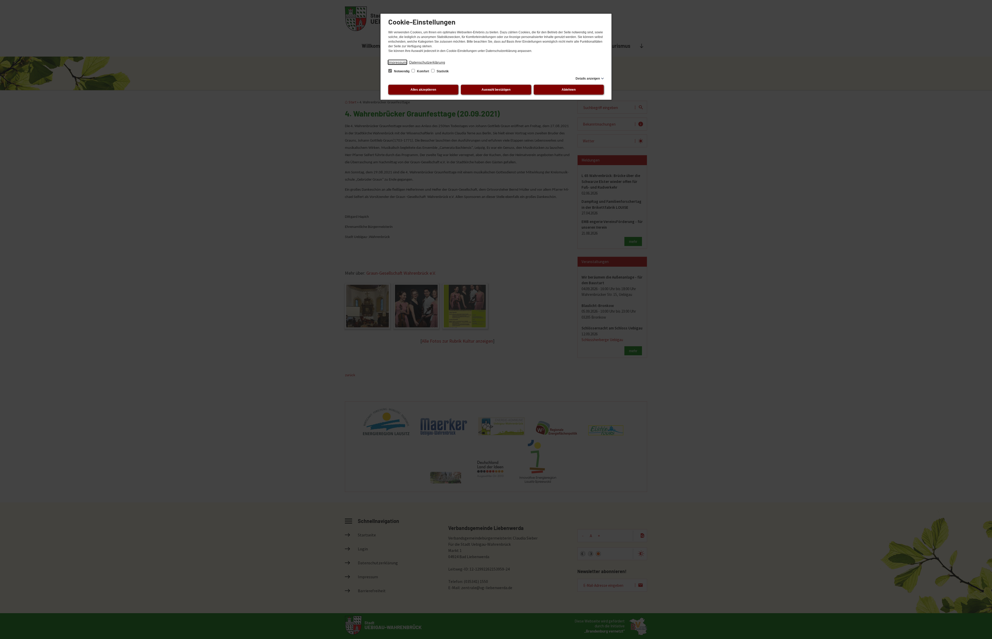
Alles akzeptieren (423, 89)
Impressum (397, 62)
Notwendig (401, 71)
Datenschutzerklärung (427, 62)
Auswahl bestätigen (496, 89)
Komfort (423, 71)
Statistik (442, 71)
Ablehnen (569, 89)
